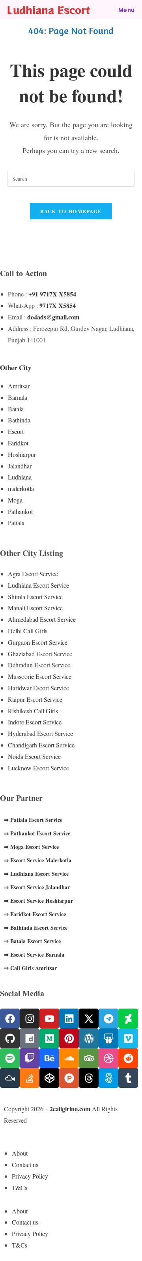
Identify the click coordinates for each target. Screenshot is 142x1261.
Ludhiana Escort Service (38, 585)
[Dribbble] (108, 1058)
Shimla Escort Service (35, 596)
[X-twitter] (89, 1018)
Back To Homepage (71, 211)
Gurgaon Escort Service (37, 642)
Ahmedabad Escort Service (42, 619)
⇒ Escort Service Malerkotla (37, 860)
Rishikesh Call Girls (33, 711)
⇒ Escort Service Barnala (34, 954)
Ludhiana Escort (48, 10)
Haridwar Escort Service (38, 688)
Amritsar (19, 386)
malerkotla (21, 488)
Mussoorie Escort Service (39, 676)
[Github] (10, 1038)
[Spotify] (10, 1058)
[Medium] (49, 1038)
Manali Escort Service (35, 608)
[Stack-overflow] (29, 1078)
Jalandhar (20, 466)
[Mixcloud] (10, 1078)
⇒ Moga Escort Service (31, 847)
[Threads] (89, 1078)
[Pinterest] (69, 1038)
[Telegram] (108, 1018)
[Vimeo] (128, 1038)
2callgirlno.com (70, 1108)
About (20, 1153)
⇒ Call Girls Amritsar (30, 968)
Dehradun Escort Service (39, 665)
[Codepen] (49, 1078)
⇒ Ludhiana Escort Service (36, 873)
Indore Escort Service (35, 722)
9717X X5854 (57, 305)
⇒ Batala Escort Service (32, 941)
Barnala (17, 397)
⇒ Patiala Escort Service (33, 820)
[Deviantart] (128, 1018)
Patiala (16, 522)
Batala (16, 409)
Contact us (25, 1164)
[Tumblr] (128, 1078)
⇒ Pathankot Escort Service (37, 833)
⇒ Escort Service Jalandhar (37, 887)
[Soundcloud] (69, 1058)
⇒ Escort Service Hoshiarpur (38, 900)
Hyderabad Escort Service (40, 733)
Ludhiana (20, 477)
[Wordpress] (89, 1038)
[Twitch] (29, 1058)
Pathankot (20, 511)
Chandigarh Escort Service (41, 745)
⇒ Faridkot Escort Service (35, 914)
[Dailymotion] (29, 1038)
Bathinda (19, 420)
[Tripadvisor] (89, 1058)
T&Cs (19, 1187)
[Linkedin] (69, 1018)
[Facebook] (10, 1018)
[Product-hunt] (69, 1078)
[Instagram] (29, 1018)
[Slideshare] (108, 1038)
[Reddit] (128, 1058)
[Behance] (49, 1058)
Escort (16, 431)
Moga (15, 500)
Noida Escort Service (34, 756)
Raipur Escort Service (35, 699)
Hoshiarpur (22, 454)
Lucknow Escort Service (38, 768)
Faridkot (18, 443)
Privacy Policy (30, 1176)
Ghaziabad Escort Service (40, 654)
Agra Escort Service (33, 573)
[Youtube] (49, 1018)
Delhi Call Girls (27, 631)
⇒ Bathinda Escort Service (35, 927)
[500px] (108, 1078)
